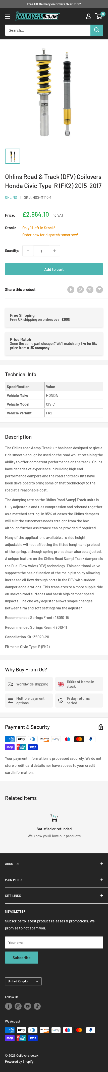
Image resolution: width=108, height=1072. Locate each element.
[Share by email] (99, 289)
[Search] (96, 30)
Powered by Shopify (19, 1061)
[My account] (88, 16)
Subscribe (22, 957)
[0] (99, 16)
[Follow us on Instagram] (18, 1006)
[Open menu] (7, 17)
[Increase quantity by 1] (54, 250)
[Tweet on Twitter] (89, 289)
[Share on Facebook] (70, 289)
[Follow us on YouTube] (27, 1006)
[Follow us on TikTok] (37, 1006)
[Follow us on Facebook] (8, 1006)
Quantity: (12, 250)
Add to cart (54, 269)
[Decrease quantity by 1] (28, 250)
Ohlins (11, 197)
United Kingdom (19, 981)
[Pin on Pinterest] (80, 289)
